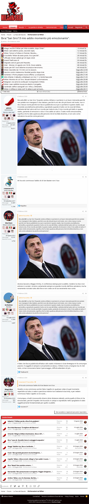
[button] (25, 27)
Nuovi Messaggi (6, 31)
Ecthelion (9, 305)
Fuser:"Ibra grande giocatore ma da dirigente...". (25, 453)
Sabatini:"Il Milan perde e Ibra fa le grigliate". (24, 421)
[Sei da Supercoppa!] (5, 118)
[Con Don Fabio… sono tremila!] (14, 115)
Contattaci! (36, 496)
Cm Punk (80, 429)
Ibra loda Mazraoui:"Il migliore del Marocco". (23, 428)
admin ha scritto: (24, 216)
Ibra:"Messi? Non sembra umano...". (20, 465)
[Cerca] (86, 27)
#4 (86, 293)
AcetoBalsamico (78, 473)
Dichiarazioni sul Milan (29, 423)
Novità (21, 27)
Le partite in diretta (36, 27)
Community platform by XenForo (44, 500)
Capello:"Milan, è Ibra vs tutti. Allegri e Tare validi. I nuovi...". (29, 459)
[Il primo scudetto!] (10, 193)
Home (5, 27)
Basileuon (80, 461)
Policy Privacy (69, 496)
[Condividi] (83, 96)
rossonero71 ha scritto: (26, 382)
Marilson (8, 223)
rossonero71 (9, 188)
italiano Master (8, 496)
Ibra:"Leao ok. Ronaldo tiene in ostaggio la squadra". (26, 440)
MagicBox (9, 389)
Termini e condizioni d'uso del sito (52, 496)
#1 (86, 96)
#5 (86, 378)
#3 (86, 211)
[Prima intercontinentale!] (12, 118)
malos (81, 454)
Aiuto (77, 496)
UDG (81, 423)
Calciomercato (51, 27)
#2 (86, 177)
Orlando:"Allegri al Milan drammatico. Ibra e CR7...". (26, 434)
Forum (13, 27)
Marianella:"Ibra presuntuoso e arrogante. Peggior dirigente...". (30, 472)
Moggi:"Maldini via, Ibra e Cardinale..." (21, 446)
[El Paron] (7, 115)
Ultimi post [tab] (6, 45)
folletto (80, 480)
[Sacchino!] (9, 118)
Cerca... (15, 31)
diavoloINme (79, 448)
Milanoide (80, 467)
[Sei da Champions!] (10, 115)
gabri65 (80, 442)
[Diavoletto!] (3, 115)
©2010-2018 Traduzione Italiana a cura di (44, 502)
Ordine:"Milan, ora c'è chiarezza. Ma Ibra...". (23, 478)
